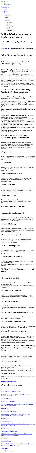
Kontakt (6, 17)
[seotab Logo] (8, 4)
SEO (5, 9)
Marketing (6, 11)
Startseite (4, 48)
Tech (5, 12)
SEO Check (7, 15)
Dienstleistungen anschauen (8, 381)
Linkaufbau (7, 14)
